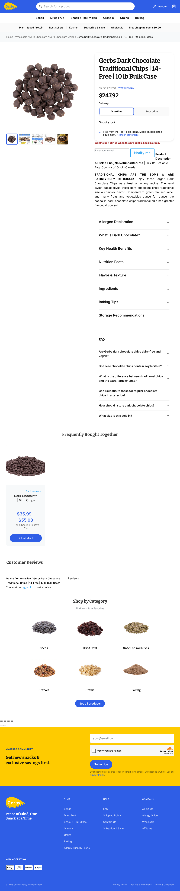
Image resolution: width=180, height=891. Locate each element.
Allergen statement (128, 134)
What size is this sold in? (115, 415)
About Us (147, 808)
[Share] (8, 721)
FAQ (105, 808)
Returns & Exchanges (141, 884)
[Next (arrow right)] (5, 725)
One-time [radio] (116, 111)
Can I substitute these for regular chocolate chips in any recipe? (128, 393)
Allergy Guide (150, 815)
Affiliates (147, 828)
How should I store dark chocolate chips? (127, 405)
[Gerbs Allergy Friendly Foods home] (31, 802)
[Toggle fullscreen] (5, 721)
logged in (26, 587)
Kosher (73, 27)
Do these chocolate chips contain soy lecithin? (130, 366)
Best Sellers (56, 27)
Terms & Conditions (164, 884)
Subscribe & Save (94, 27)
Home (9, 36)
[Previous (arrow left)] (1, 725)
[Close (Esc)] (12, 721)
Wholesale (117, 27)
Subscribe (101, 764)
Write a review (125, 87)
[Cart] (174, 6)
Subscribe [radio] (152, 111)
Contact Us (109, 821)
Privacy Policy (97, 775)
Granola (108, 18)
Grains (124, 18)
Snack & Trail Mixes (84, 18)
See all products (90, 703)
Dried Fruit (57, 18)
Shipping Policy (112, 815)
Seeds (40, 18)
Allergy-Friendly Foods (77, 847)
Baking (139, 18)
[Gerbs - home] (11, 6)
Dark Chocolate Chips (61, 36)
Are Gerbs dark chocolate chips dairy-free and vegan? (130, 354)
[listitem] (12, 139)
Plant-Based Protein (31, 27)
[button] (44, 633)
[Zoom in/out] (1, 721)
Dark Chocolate (38, 36)
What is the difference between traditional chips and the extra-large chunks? (131, 378)
